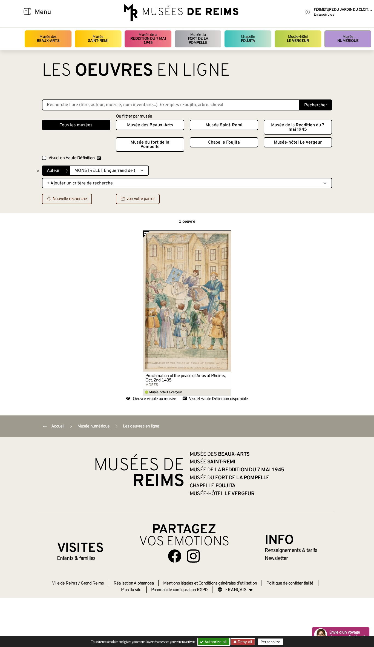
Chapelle (248, 38)
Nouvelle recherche (70, 199)
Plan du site (131, 590)
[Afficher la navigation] (27, 12)
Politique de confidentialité (289, 583)
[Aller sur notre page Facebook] (174, 556)
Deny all (244, 641)
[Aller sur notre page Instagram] (193, 556)
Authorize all (214, 641)
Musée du (198, 38)
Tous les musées (76, 125)
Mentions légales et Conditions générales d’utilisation (210, 583)
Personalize (270, 642)
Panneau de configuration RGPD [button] (179, 590)
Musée (98, 38)
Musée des (48, 38)
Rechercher (315, 105)
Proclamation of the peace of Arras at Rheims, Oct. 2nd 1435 (185, 378)
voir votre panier (140, 199)
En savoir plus (324, 14)
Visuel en (71, 158)
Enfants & (76, 558)
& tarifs (291, 550)
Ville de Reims (64, 583)
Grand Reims (92, 583)
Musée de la (148, 38)
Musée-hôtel (298, 38)
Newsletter (276, 558)
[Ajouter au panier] (227, 234)
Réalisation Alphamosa (134, 583)
